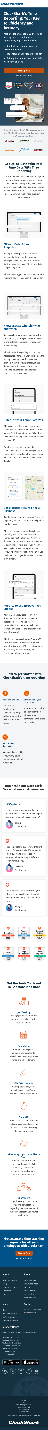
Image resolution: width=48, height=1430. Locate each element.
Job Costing (23, 1012)
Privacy (24, 1400)
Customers (24, 1198)
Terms (24, 1402)
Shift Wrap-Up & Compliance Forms (24, 1156)
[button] (45, 3)
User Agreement (24, 1407)
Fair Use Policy (24, 1409)
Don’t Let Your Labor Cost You (23, 420)
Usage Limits (24, 1412)
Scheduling (24, 1046)
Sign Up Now (24, 71)
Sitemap (37, 1415)
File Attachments (23, 1083)
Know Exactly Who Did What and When (22, 327)
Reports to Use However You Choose (22, 607)
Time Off (24, 1117)
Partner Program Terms (24, 1405)
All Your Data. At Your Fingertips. (18, 246)
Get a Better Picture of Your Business (22, 509)
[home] (21, 3)
